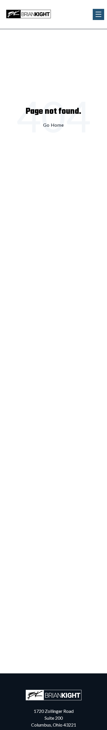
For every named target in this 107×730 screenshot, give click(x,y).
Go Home (53, 125)
